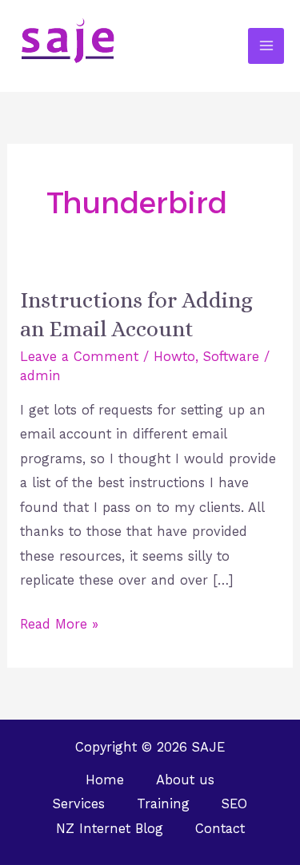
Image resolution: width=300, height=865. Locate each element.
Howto (174, 356)
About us (185, 780)
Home (105, 780)
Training (163, 803)
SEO (234, 803)
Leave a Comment (79, 356)
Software (231, 356)
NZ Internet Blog (109, 828)
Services (79, 803)
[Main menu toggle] (266, 46)
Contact (220, 828)
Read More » (59, 622)
